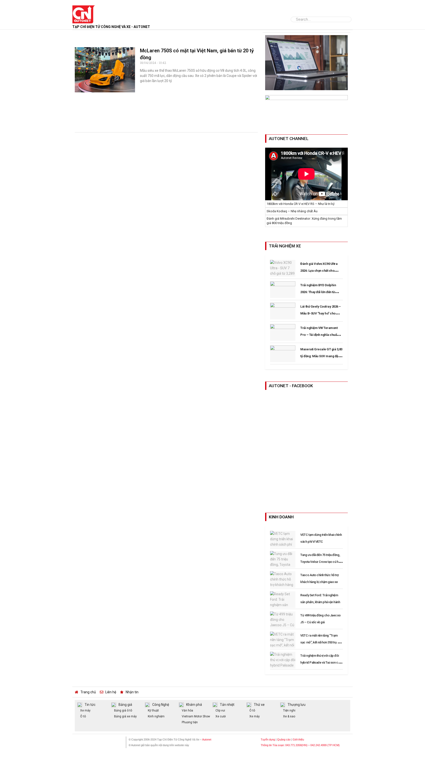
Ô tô (299, 11)
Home (106, 11)
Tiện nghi (289, 710)
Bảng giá (274, 11)
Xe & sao (289, 716)
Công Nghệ (212, 11)
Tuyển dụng (268, 739)
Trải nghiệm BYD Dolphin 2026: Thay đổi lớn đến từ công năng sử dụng (318, 292)
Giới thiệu (298, 739)
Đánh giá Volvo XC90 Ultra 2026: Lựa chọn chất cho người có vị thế (318, 270)
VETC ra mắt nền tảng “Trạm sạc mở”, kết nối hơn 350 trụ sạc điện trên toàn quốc (321, 642)
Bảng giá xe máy (125, 716)
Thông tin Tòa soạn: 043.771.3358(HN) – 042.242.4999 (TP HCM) (300, 745)
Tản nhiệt (227, 705)
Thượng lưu (296, 705)
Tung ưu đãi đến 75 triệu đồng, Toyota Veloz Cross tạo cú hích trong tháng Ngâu (321, 561)
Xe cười (220, 716)
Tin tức (128, 11)
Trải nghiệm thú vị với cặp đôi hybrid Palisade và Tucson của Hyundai (320, 662)
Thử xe (183, 11)
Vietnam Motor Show (196, 716)
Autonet (206, 739)
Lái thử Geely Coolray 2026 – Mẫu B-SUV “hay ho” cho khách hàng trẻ (320, 313)
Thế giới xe (157, 11)
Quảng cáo (283, 739)
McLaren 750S (88, 36)
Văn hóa (187, 710)
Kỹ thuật (153, 710)
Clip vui (220, 710)
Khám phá (244, 11)
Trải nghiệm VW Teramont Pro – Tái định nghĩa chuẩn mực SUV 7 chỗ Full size (319, 334)
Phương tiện (190, 722)
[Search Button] (348, 19)
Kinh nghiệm (156, 716)
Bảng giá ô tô (123, 710)
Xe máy (85, 710)
